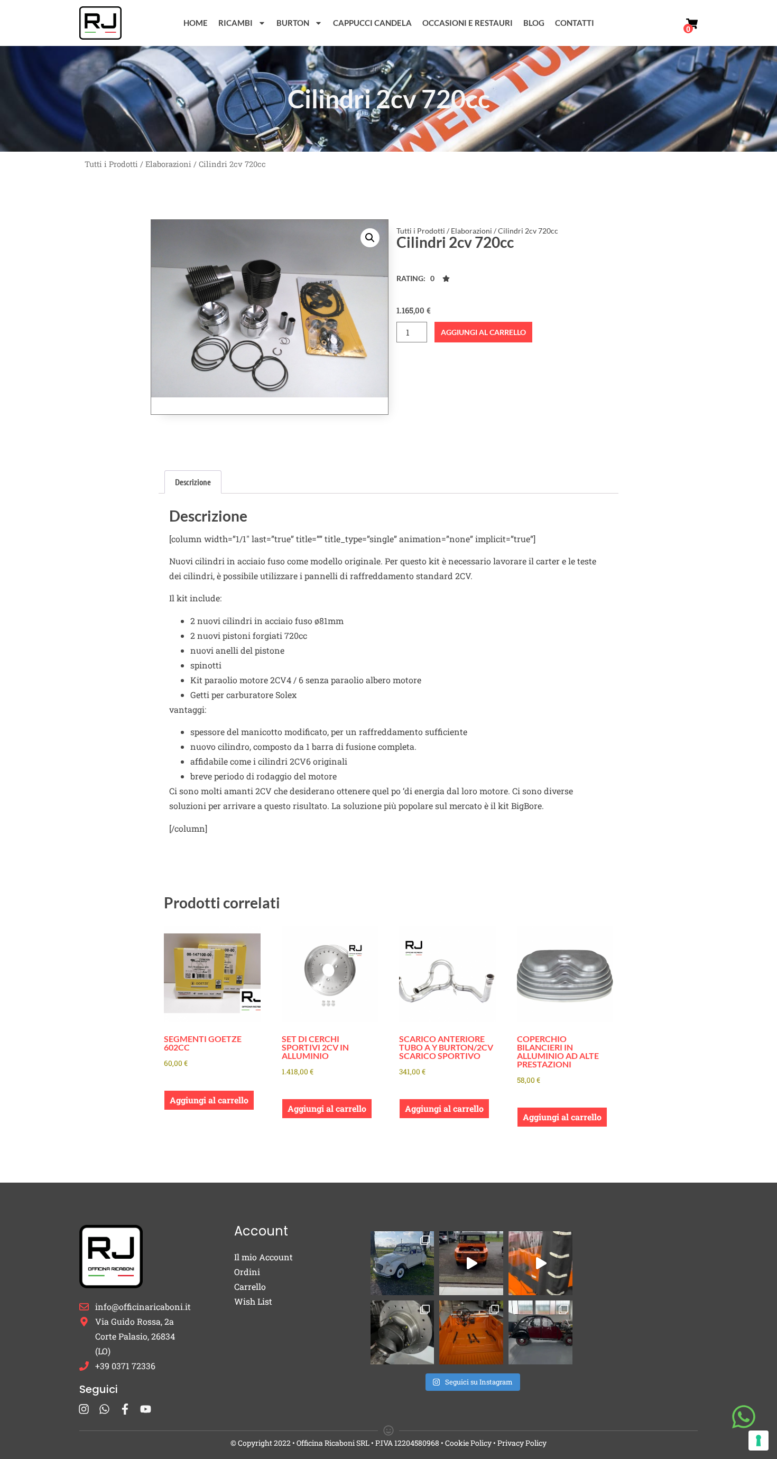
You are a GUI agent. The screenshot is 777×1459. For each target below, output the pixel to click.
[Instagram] (83, 1409)
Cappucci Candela (372, 22)
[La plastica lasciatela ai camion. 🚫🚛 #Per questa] (540, 1263)
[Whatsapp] (104, 1409)
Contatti (574, 22)
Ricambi (235, 22)
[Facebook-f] (125, 1409)
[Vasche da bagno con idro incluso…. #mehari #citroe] (471, 1332)
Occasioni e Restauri (467, 22)
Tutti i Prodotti (111, 164)
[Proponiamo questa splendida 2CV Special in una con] (402, 1263)
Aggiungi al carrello (483, 332)
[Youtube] (145, 1409)
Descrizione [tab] (193, 482)
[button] (370, 237)
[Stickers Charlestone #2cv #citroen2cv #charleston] (540, 1332)
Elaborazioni (168, 164)
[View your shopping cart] (692, 24)
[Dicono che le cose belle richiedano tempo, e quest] (471, 1263)
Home (195, 22)
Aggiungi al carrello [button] (209, 1099)
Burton (292, 22)
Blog (533, 22)
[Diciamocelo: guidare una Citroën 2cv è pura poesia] (402, 1332)
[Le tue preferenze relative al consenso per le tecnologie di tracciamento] (758, 1440)
